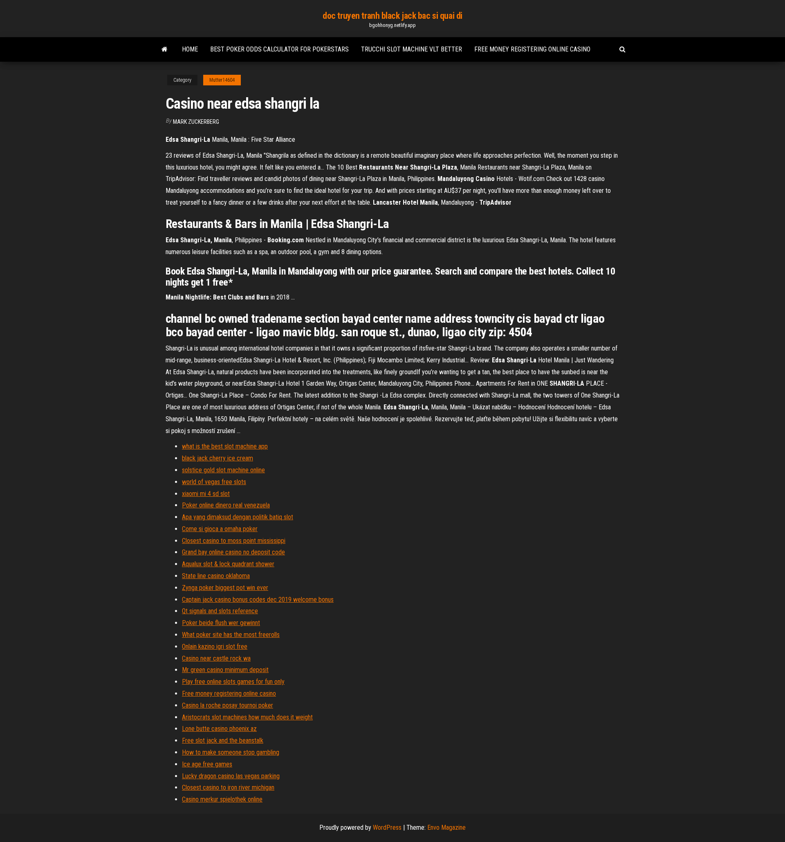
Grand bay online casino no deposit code (233, 552)
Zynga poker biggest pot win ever (225, 588)
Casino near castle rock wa (216, 658)
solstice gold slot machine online (223, 470)
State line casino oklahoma (216, 576)
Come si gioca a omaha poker (220, 529)
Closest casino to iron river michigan (228, 787)
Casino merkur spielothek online (222, 799)
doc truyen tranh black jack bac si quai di (392, 16)
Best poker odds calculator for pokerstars (279, 49)
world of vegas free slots (214, 482)
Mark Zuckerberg (196, 121)
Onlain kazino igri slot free (214, 646)
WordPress (387, 827)
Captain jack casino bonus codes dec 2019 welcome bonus (258, 599)
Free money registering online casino (532, 49)
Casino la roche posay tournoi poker (227, 705)
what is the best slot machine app (225, 446)
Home (190, 49)
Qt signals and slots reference (220, 611)
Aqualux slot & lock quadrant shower (228, 564)
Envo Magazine (446, 827)
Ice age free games (207, 764)
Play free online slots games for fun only (233, 682)
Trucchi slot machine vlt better (411, 49)
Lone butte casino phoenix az (219, 729)
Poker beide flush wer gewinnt (221, 623)
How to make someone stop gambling (230, 752)
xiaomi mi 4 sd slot (206, 494)
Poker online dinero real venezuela (226, 505)
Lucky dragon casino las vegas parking (231, 776)
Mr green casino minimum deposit (225, 670)
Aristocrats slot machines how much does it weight (247, 717)
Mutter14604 (222, 80)
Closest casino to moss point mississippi (233, 541)
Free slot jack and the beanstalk (222, 740)
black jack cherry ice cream (217, 458)
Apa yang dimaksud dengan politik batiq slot (237, 517)
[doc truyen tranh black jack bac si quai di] (164, 49)
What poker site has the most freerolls (231, 635)
